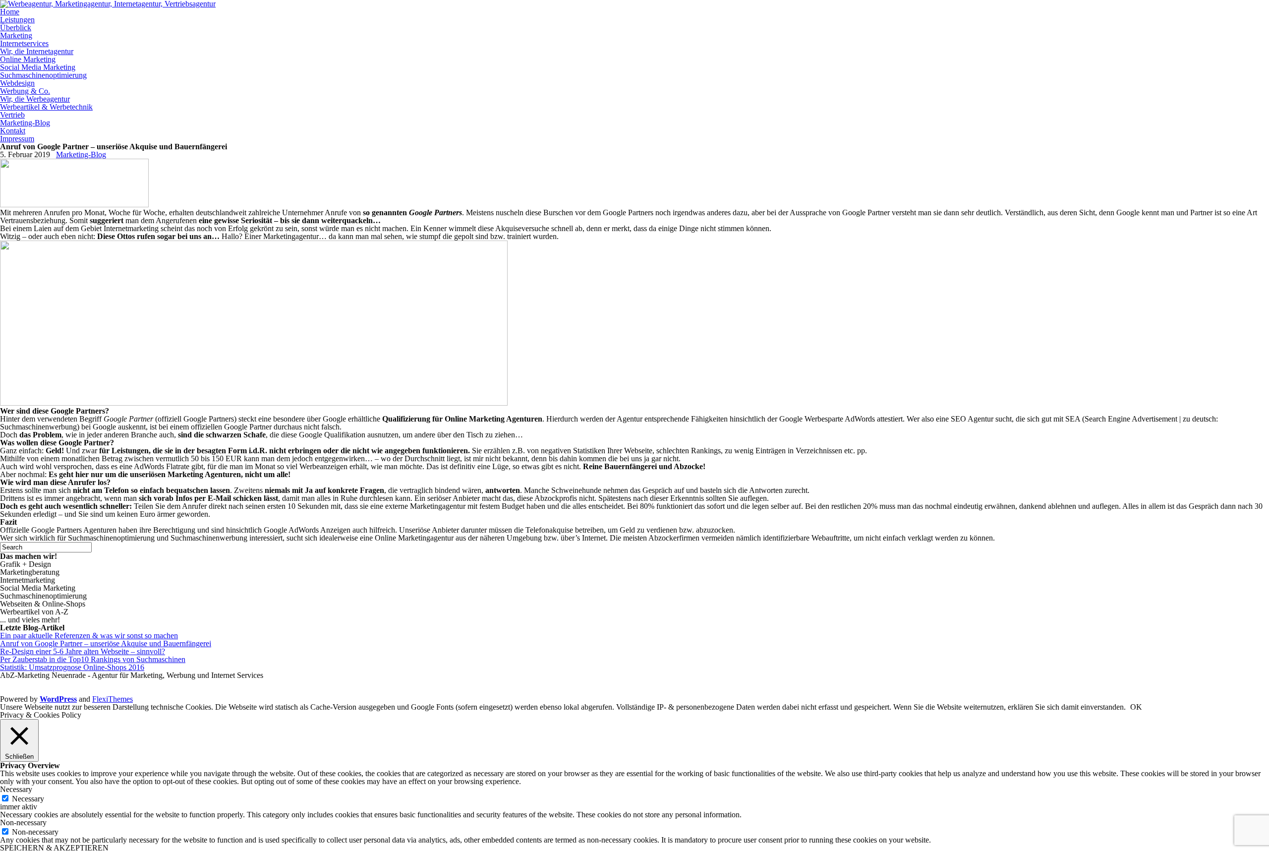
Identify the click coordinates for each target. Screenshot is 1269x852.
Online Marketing (28, 59)
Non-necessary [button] (23, 822)
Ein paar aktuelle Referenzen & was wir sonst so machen (89, 635)
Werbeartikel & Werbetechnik (46, 107)
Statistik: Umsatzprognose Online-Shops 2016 (72, 667)
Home (9, 11)
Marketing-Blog (25, 123)
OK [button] (1136, 707)
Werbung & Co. (25, 91)
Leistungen (17, 19)
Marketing (16, 35)
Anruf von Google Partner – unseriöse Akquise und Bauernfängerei (105, 643)
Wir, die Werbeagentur (35, 99)
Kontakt (12, 130)
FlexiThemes (112, 699)
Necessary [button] (16, 789)
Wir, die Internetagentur (36, 51)
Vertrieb (12, 115)
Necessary (28, 798)
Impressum (17, 138)
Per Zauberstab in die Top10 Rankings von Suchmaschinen (92, 659)
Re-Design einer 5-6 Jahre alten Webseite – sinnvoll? (82, 651)
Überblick (15, 27)
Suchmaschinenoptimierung (43, 75)
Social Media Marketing (37, 67)
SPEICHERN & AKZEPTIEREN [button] (54, 848)
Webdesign (17, 83)
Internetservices (24, 43)
